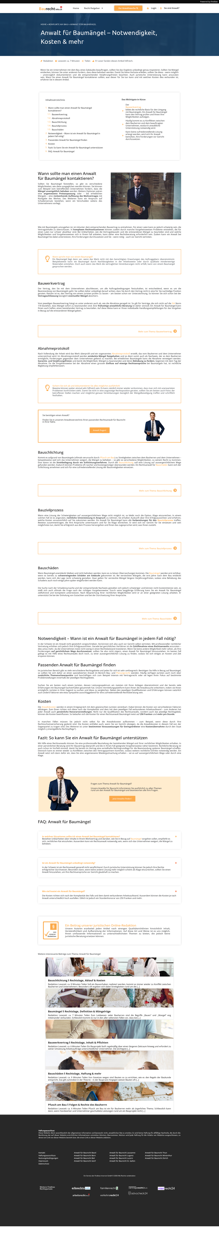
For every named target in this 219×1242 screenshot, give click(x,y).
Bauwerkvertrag (59, 114)
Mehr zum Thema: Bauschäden (157, 618)
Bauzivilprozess (59, 125)
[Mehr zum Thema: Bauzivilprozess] (175, 548)
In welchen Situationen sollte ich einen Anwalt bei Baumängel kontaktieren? (81, 836)
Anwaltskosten (49, 707)
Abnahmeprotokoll (61, 118)
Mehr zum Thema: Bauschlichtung (155, 490)
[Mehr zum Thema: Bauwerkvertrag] (175, 331)
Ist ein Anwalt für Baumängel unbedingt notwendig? (68, 863)
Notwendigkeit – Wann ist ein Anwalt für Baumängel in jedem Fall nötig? (74, 135)
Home (76, 8)
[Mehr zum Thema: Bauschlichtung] (175, 490)
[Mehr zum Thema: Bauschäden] (175, 618)
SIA (173, 303)
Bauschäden (58, 129)
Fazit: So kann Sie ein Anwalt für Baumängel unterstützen (75, 147)
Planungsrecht (123, 673)
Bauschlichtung (59, 122)
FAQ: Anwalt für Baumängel (61, 151)
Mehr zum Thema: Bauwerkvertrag (155, 331)
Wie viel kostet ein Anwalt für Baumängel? (63, 891)
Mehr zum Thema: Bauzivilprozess (155, 548)
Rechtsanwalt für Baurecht (112, 419)
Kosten (51, 143)
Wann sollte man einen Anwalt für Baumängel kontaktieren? (70, 109)
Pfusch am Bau (107, 457)
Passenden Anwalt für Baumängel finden (67, 140)
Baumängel (154, 573)
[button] (109, 834)
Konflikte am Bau (58, 24)
